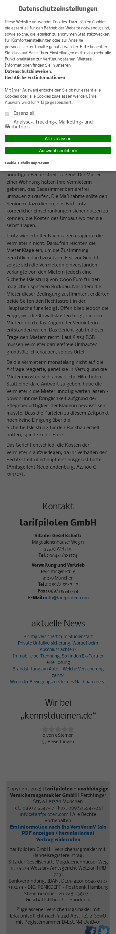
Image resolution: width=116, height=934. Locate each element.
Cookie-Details (17, 163)
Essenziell (23, 113)
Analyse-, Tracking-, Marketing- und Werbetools (49, 125)
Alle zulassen (58, 138)
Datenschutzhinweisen (28, 72)
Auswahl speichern (58, 150)
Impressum (40, 163)
